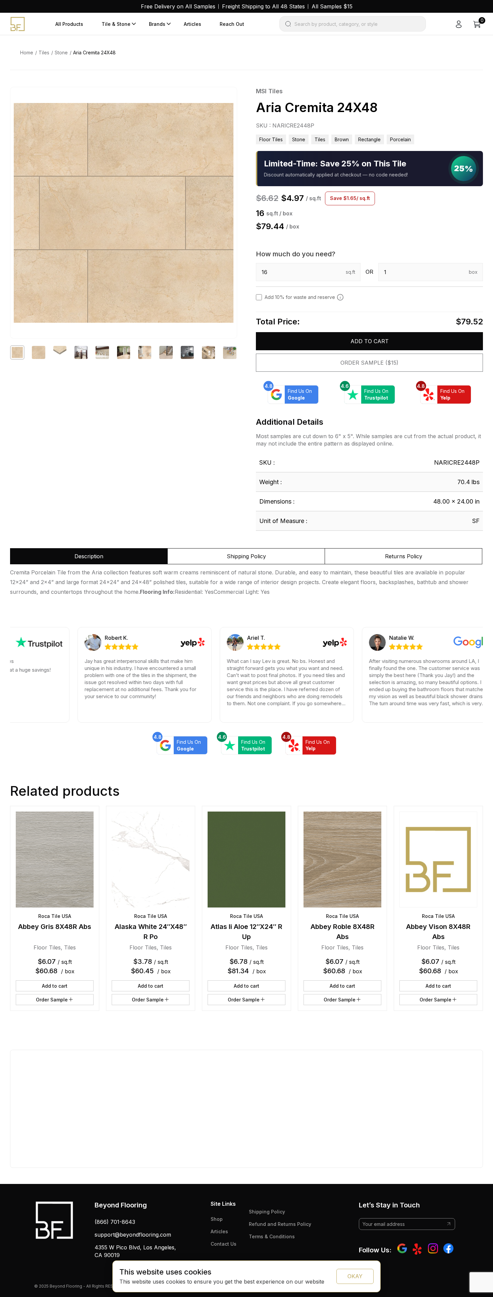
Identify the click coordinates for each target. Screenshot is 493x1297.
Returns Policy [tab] (403, 556)
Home (26, 52)
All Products (69, 24)
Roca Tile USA (54, 916)
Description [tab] (88, 556)
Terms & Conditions (272, 1236)
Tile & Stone (116, 24)
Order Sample (52, 999)
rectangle (369, 139)
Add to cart (369, 341)
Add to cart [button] (54, 986)
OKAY (355, 1276)
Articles (192, 24)
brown (342, 139)
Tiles (44, 52)
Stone (61, 52)
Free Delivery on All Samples (178, 6)
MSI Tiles (269, 91)
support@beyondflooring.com (133, 1234)
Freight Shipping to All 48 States (263, 6)
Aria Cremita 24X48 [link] (94, 52)
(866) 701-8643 (115, 1221)
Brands (157, 24)
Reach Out (232, 24)
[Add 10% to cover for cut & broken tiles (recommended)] (340, 297)
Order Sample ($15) (369, 362)
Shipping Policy (267, 1211)
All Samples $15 (332, 6)
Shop (217, 1219)
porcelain (400, 139)
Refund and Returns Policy (280, 1224)
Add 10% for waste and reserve (300, 297)
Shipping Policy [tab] (246, 556)
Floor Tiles (271, 139)
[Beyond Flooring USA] (17, 23)
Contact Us (223, 1244)
